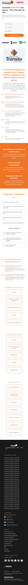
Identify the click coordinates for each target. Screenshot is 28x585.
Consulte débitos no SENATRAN (10, 535)
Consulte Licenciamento (9, 537)
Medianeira (14, 355)
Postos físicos (9, 516)
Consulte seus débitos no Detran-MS (11, 502)
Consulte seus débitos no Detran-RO (11, 506)
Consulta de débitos (10, 447)
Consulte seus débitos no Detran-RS (11, 488)
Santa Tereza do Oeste (14, 307)
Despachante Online (8, 545)
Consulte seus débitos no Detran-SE (11, 508)
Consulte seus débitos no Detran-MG (11, 459)
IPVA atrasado (7, 551)
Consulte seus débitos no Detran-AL (11, 498)
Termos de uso (6, 571)
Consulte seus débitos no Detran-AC (11, 471)
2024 (22, 447)
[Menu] (25, 2)
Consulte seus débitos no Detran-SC (11, 463)
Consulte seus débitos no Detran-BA (11, 492)
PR (6, 449)
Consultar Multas (7, 543)
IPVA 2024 (6, 549)
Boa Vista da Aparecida (14, 322)
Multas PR (14, 402)
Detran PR (14, 410)
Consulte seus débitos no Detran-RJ (11, 485)
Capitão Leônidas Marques (14, 300)
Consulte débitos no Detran (9, 533)
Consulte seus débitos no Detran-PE (11, 465)
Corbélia (14, 362)
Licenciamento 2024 (8, 541)
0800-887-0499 (9, 519)
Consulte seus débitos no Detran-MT (11, 475)
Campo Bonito (14, 370)
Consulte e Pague (14, 35)
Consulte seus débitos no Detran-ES (11, 494)
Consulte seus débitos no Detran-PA (11, 477)
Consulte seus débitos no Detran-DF (11, 457)
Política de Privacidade (15, 571)
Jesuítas (14, 339)
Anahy (14, 292)
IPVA (18, 447)
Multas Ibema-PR (14, 432)
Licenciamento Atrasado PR (14, 395)
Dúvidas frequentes (10, 522)
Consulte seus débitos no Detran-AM (11, 496)
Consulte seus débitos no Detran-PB (11, 504)
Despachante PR (14, 417)
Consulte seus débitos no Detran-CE (11, 467)
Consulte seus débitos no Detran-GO (11, 473)
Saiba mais (22, 580)
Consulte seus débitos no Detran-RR (11, 481)
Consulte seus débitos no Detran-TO (11, 483)
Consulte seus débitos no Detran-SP (11, 486)
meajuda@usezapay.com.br (12, 524)
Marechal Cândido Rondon (14, 347)
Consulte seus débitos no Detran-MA (11, 500)
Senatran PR (14, 425)
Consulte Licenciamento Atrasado (11, 539)
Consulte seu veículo (8, 531)
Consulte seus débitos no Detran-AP (11, 469)
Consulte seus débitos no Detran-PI (11, 479)
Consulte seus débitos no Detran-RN (11, 490)
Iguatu (14, 315)
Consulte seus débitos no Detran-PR (11, 461)
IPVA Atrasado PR (14, 387)
